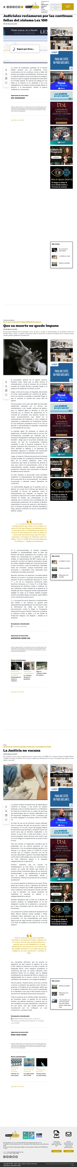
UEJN (12, 98)
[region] (61, 202)
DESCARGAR (56, 1151)
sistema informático (19, 98)
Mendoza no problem (64, 263)
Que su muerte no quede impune (63, 250)
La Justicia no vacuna (64, 256)
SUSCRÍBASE (68, 1151)
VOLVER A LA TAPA (17, 120)
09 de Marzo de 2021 (10, 24)
